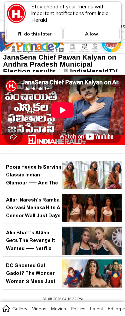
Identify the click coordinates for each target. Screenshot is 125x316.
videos (39, 308)
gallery (19, 308)
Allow (91, 34)
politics (78, 308)
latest (96, 308)
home (6, 308)
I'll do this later (35, 34)
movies (58, 308)
